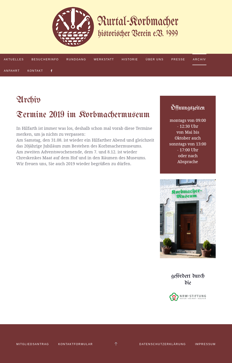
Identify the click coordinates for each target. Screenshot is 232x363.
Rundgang (76, 59)
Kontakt (35, 70)
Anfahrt (12, 70)
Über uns (155, 59)
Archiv (199, 59)
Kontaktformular (75, 344)
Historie (130, 59)
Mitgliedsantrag (32, 344)
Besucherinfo (45, 59)
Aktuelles (14, 59)
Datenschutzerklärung (162, 344)
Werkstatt (104, 59)
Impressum (205, 344)
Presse (178, 59)
